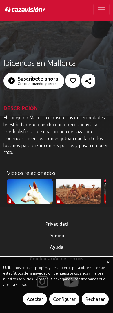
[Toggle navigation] (101, 9)
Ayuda (56, 247)
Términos (57, 235)
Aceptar (35, 299)
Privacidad (56, 224)
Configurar (64, 299)
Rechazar (95, 299)
